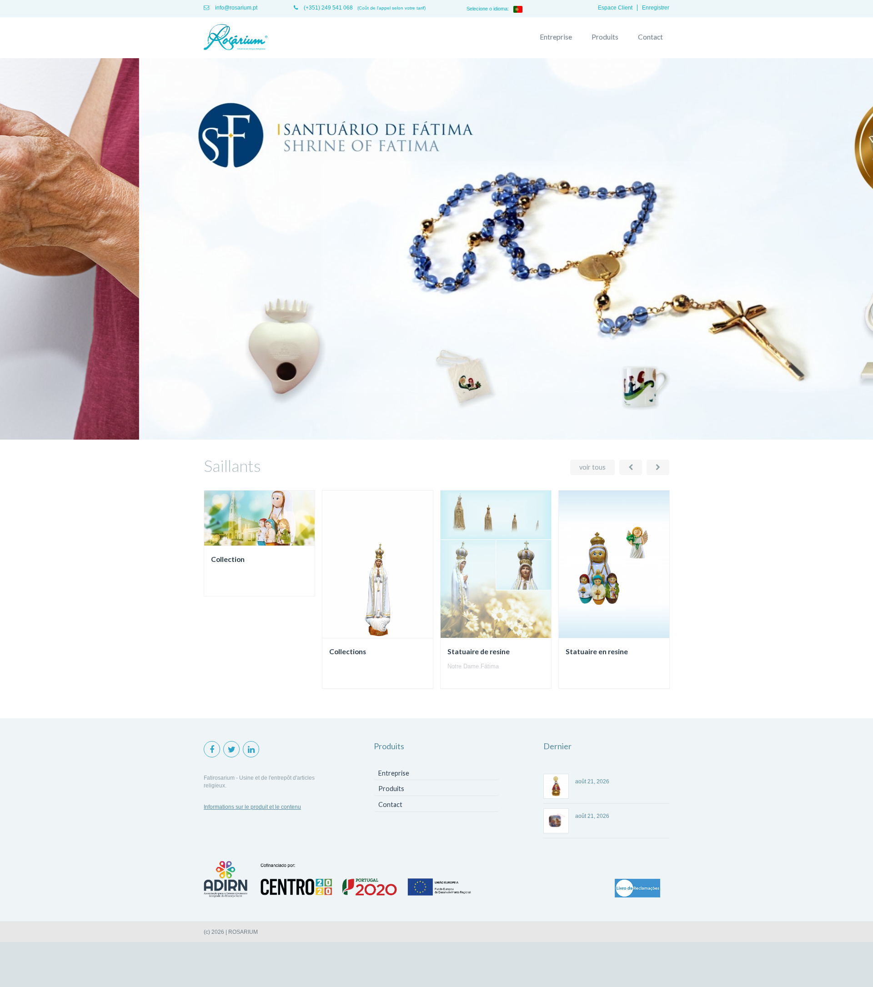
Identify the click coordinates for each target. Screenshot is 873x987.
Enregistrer (655, 8)
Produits (605, 37)
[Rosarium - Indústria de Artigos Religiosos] (235, 37)
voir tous (592, 467)
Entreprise (556, 37)
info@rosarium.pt (235, 8)
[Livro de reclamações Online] (637, 889)
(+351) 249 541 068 (327, 8)
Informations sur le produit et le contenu (252, 807)
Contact (650, 37)
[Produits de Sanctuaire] (436, 438)
